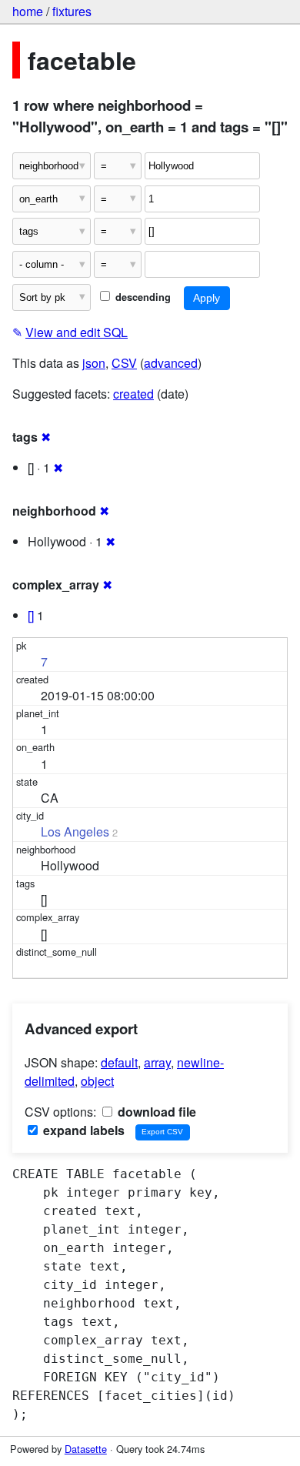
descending (141, 297)
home (27, 11)
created (133, 393)
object (97, 1081)
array (157, 1062)
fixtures (72, 11)
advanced (171, 363)
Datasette (86, 1448)
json (93, 363)
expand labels (82, 1130)
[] (31, 615)
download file (155, 1111)
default (119, 1062)
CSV (124, 363)
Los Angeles (75, 831)
